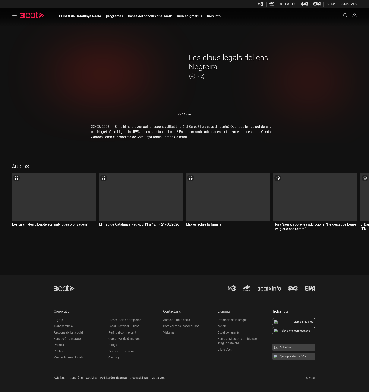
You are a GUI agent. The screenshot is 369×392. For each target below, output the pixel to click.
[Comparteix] (200, 76)
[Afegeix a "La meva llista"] (192, 76)
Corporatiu (349, 4)
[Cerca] (347, 15)
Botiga (330, 4)
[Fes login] (354, 15)
